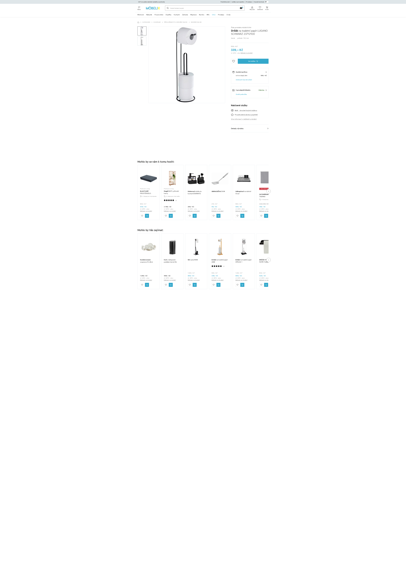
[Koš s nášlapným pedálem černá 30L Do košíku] (171, 285)
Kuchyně (177, 15)
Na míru (201, 15)
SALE (213, 15)
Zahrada (185, 15)
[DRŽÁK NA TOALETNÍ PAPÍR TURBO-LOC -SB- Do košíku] (266, 285)
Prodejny (221, 15)
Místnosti (140, 15)
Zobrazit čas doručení (244, 80)
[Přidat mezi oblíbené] (233, 61)
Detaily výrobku (237, 128)
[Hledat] (167, 8)
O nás (228, 15)
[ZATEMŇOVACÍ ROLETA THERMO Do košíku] (266, 216)
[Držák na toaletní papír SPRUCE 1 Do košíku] (242, 285)
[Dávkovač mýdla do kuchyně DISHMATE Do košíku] (195, 216)
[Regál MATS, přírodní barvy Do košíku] (171, 216)
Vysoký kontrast (259, 2)
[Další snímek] (268, 191)
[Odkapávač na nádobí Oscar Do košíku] (242, 216)
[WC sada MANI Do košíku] (195, 285)
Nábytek (149, 15)
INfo (208, 15)
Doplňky (168, 15)
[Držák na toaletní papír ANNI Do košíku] (218, 285)
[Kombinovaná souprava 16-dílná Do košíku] (147, 285)
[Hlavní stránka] (138, 22)
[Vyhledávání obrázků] (241, 8)
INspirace (193, 15)
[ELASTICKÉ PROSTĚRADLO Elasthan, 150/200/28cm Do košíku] (147, 216)
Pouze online (159, 15)
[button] (141, 30)
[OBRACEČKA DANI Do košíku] (218, 216)
